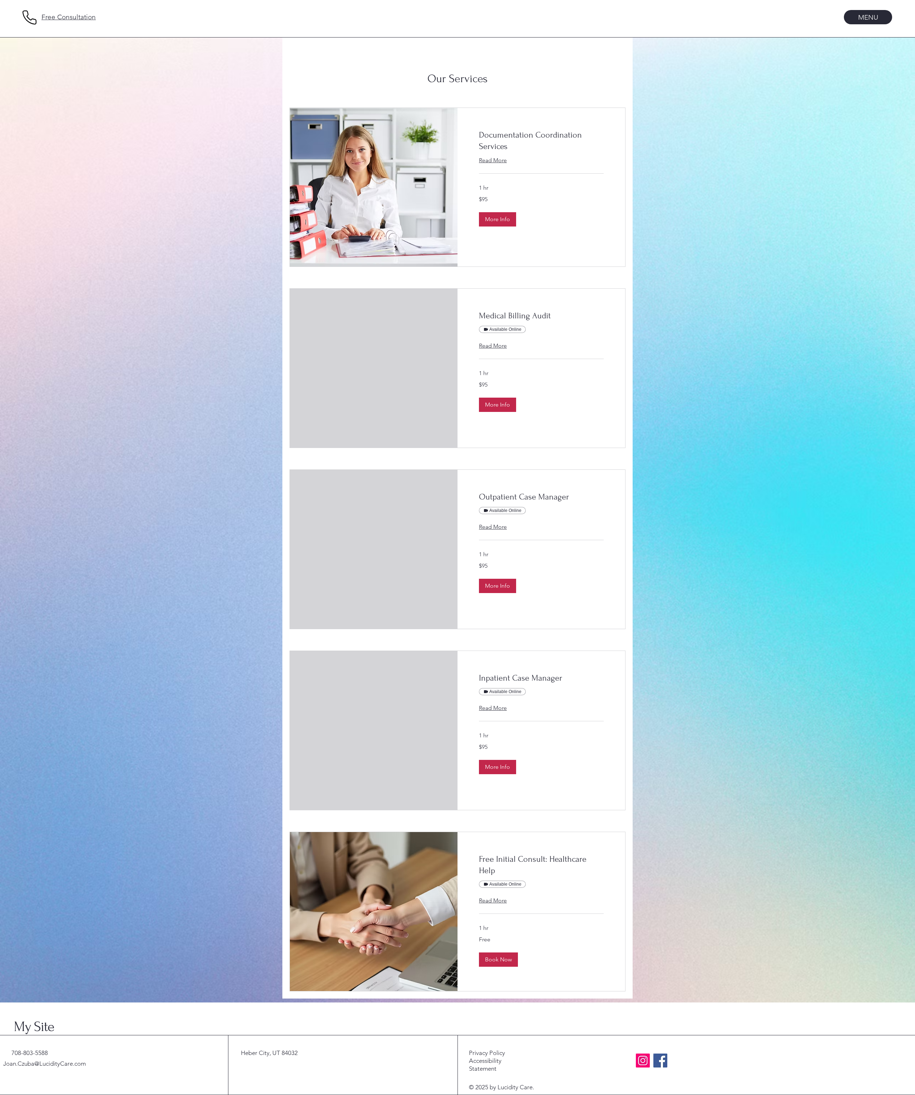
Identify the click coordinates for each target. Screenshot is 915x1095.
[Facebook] (660, 1060)
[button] (497, 219)
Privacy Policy (487, 1052)
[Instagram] (643, 1060)
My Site (34, 1027)
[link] (541, 140)
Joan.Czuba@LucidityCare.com (44, 1063)
